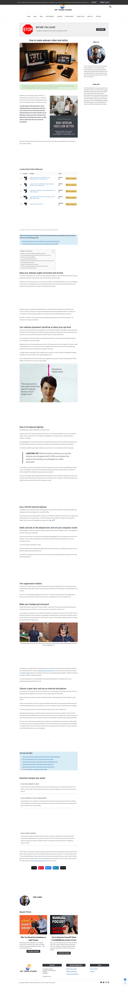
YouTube (98, 16)
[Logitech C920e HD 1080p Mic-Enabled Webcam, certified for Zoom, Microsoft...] (25, 184)
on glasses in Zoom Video (40, 769)
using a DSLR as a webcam (45, 670)
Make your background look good (29, 264)
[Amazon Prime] (61, 179)
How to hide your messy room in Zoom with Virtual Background (40, 762)
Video (41, 16)
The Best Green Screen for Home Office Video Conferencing (40, 244)
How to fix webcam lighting (28, 257)
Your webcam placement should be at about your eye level (36, 255)
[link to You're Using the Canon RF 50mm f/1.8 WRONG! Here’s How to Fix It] (64, 924)
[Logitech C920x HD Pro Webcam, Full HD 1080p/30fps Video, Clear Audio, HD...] (25, 178)
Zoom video (29, 235)
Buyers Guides (69, 16)
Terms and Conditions (72, 974)
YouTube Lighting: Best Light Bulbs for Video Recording (38, 764)
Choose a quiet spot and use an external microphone (35, 266)
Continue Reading (33, 951)
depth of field (25, 673)
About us (90, 16)
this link (51, 520)
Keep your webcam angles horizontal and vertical (33, 253)
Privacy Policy (94, 969)
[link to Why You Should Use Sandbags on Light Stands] (33, 924)
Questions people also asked (28, 268)
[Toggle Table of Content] (52, 251)
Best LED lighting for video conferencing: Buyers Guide (38, 759)
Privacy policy (104, 2)
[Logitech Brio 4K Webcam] (25, 204)
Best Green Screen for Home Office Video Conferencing (38, 767)
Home (28, 16)
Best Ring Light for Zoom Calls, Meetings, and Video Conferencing (41, 241)
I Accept (94, 2)
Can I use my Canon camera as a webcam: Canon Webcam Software (41, 757)
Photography (50, 16)
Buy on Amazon (72, 178)
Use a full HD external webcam (29, 259)
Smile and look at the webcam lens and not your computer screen (37, 260)
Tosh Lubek (37, 897)
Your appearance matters (28, 262)
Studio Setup (80, 16)
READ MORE (101, 29)
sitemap (92, 971)
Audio (35, 16)
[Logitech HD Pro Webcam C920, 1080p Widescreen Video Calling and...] (25, 191)
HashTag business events (38, 860)
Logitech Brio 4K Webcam (36, 204)
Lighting (59, 16)
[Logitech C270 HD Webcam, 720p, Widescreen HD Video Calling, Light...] (25, 197)
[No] (126, 2)
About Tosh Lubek (71, 969)
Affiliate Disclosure (71, 971)
